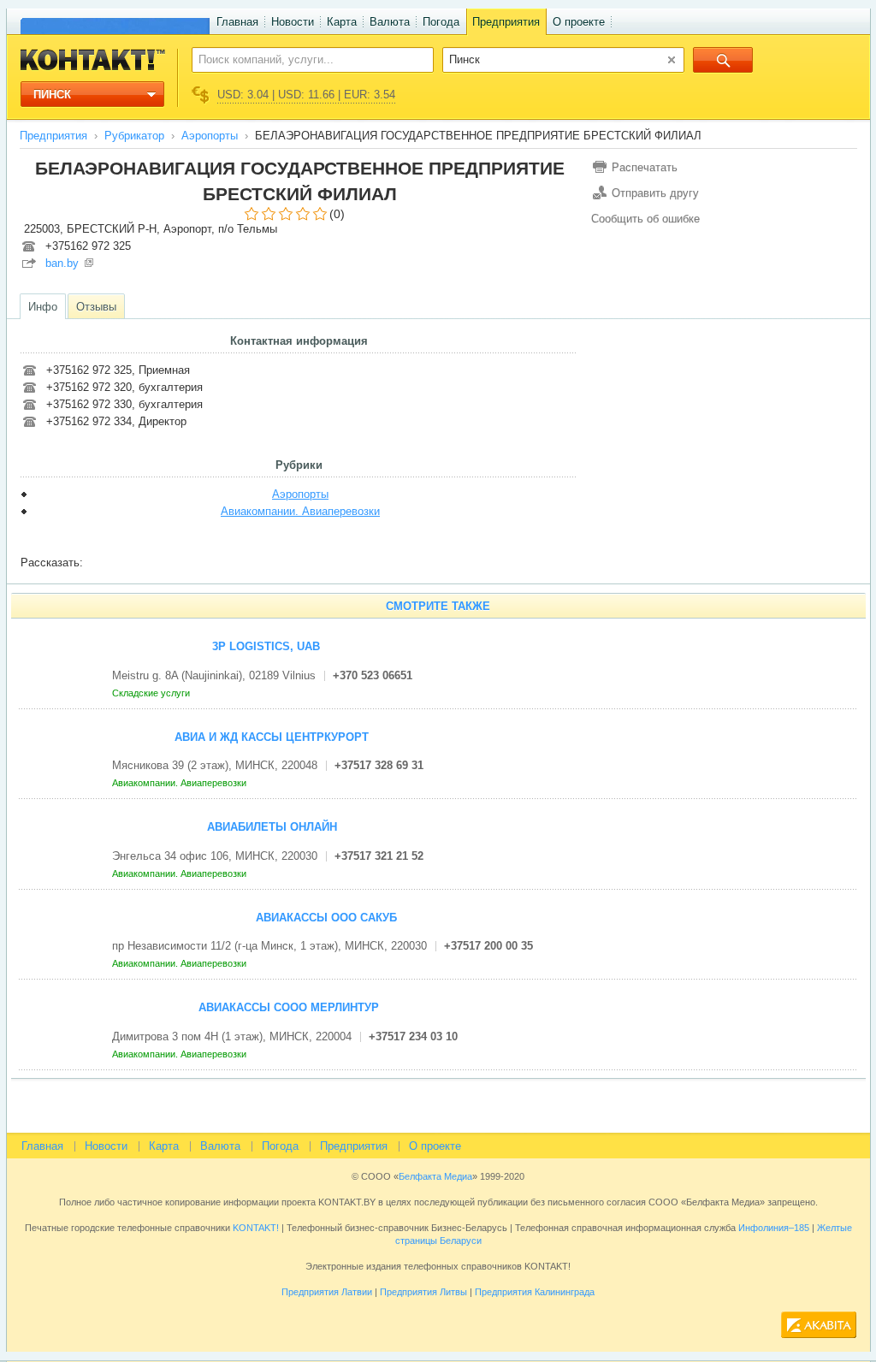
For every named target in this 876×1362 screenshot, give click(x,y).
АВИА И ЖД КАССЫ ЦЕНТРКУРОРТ (272, 737)
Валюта (390, 21)
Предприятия (506, 21)
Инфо (42, 306)
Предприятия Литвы (423, 1292)
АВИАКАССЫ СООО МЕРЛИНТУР (288, 1007)
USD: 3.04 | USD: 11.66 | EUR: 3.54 (306, 94)
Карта (342, 21)
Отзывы (96, 306)
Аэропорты (209, 135)
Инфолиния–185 (773, 1228)
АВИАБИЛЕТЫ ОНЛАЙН (272, 826)
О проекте (579, 21)
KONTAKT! (254, 1228)
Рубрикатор (134, 135)
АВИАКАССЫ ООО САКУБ (326, 917)
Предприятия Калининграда (535, 1292)
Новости (292, 21)
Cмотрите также (438, 606)
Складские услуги (152, 693)
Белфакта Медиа (435, 1176)
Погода (441, 21)
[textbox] (303, 59)
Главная (237, 21)
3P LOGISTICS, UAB (266, 646)
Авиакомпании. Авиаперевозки (300, 511)
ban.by (62, 263)
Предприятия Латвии (326, 1292)
